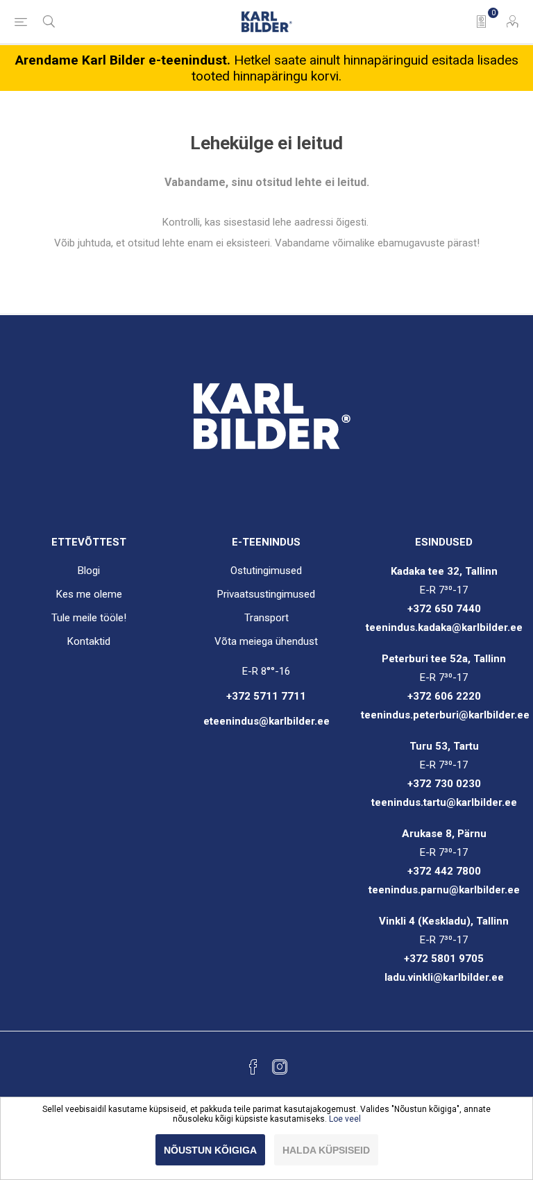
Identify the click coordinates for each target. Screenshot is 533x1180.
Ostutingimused (266, 570)
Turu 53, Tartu (444, 746)
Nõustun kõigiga (210, 1150)
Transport (266, 618)
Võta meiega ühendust (266, 641)
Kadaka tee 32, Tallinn (444, 571)
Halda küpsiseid (326, 1150)
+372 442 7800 (444, 871)
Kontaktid (88, 641)
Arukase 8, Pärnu (444, 833)
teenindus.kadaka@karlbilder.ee (444, 627)
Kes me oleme (89, 594)
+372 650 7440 (444, 608)
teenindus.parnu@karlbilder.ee (444, 890)
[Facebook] (253, 1067)
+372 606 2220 (444, 696)
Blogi (89, 570)
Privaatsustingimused (266, 594)
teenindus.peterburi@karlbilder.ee (445, 715)
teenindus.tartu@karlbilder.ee (444, 802)
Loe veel (345, 1119)
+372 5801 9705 (444, 958)
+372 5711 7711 (266, 696)
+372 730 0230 (444, 783)
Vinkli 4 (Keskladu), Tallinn (444, 921)
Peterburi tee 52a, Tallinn (444, 658)
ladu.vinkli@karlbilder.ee (444, 977)
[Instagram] (280, 1067)
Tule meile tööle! (88, 618)
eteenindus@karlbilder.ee (266, 721)
